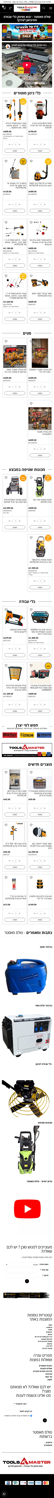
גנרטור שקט (46, 946)
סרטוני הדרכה (47, 1348)
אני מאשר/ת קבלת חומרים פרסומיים (17, 1415)
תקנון (50, 1379)
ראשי (50, 1325)
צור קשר (48, 1376)
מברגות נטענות (46, 1339)
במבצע (49, 1344)
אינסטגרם (48, 1445)
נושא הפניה (43, 1264)
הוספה (40, 151)
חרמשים (49, 1332)
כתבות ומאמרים (45, 1365)
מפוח (50, 1329)
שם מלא (44, 1270)
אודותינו (48, 1374)
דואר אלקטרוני (20, 1404)
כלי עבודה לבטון (43, 1063)
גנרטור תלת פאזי (43, 1005)
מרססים (49, 1327)
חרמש (50, 1334)
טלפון (45, 1275)
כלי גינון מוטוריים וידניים (43, 1337)
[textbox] (27, 18)
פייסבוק (49, 1442)
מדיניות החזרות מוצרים (42, 1371)
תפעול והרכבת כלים (45, 1341)
